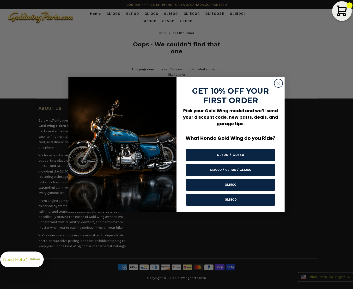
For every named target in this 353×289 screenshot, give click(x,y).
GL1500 (230, 185)
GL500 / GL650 (230, 155)
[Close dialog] (278, 83)
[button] (22, 259)
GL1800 (231, 199)
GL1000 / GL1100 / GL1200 (230, 170)
